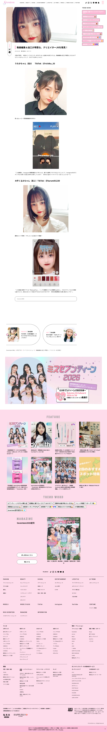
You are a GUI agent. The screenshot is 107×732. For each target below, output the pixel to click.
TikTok (40, 604)
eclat (73, 646)
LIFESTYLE (49, 2)
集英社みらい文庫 (57, 672)
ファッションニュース (8, 582)
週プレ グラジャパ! (93, 636)
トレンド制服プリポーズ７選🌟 (93, 41)
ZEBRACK (5, 646)
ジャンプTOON (6, 643)
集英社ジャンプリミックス (9, 653)
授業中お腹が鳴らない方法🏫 (92, 34)
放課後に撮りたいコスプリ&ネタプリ (93, 12)
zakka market (75, 697)
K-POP (56, 589)
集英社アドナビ (92, 672)
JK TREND (56, 2)
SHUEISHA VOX (75, 683)
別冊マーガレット (40, 646)
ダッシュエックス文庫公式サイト (43, 677)
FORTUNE (77, 2)
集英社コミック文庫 (7, 655)
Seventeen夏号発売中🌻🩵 (91, 37)
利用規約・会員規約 (45, 708)
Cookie (54, 648)
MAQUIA (74, 639)
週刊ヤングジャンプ (24, 646)
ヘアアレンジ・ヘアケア (26, 593)
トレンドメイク (23, 586)
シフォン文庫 (39, 683)
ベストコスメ (23, 589)
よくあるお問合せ (17, 708)
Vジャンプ (5, 636)
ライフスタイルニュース (29, 350)
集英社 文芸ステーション (9, 677)
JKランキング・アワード (78, 586)
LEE (72, 643)
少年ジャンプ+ (6, 641)
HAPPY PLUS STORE (76, 681)
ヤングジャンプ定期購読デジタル (26, 649)
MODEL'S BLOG (70, 2)
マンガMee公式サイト (41, 648)
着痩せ (4, 593)
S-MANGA (5, 651)
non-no (73, 634)
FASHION (22, 2)
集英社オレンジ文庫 (41, 672)
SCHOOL (33, 2)
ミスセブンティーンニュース (9, 615)
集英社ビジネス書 (24, 681)
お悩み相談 (74, 596)
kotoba (21, 689)
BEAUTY (28, 2)
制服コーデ (40, 586)
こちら (61, 730)
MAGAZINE (23, 612)
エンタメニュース (59, 582)
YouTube (75, 604)
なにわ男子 (57, 586)
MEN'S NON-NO (75, 653)
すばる (4, 672)
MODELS (63, 2)
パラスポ (91, 641)
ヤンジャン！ (23, 652)
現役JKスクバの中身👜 (90, 23)
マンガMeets (39, 653)
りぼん (37, 641)
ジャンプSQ (6, 634)
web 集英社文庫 (6, 679)
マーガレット (39, 643)
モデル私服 (5, 586)
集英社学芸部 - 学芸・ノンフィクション (27, 677)
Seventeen (74, 631)
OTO (73, 672)
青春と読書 (5, 682)
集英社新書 (22, 683)
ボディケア (22, 600)
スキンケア (22, 596)
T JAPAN (74, 648)
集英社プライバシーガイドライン (31, 708)
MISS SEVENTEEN (8, 612)
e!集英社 (22, 692)
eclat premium (75, 690)
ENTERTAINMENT (41, 2)
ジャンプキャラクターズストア (79, 678)
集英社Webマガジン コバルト (43, 681)
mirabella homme (76, 695)
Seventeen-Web (10, 350)
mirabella (74, 692)
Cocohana (55, 651)
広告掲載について (7, 708)
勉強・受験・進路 (42, 593)
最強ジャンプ (6, 639)
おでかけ (74, 593)
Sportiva (91, 639)
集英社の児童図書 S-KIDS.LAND (57, 675)
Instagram (58, 604)
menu (103, 3)
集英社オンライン (76, 658)
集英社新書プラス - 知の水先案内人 (27, 686)
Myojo (90, 631)
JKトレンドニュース (94, 582)
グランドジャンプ (24, 657)
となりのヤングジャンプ (25, 654)
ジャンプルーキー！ (7, 648)
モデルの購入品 (75, 589)
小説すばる (5, 674)
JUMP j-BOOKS (39, 674)
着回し (4, 589)
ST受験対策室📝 (88, 30)
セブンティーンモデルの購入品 (92, 27)
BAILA (73, 636)
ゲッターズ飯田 (93, 608)
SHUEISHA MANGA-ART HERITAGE (77, 675)
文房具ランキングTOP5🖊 (91, 20)
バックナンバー (23, 615)
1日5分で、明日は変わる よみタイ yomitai (26, 674)
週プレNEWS (92, 634)
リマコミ (38, 651)
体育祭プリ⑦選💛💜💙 (90, 44)
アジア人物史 (6, 684)
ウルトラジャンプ (24, 659)
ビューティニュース (24, 582)
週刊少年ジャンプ (7, 631)
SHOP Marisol (75, 688)
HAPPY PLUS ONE (76, 651)
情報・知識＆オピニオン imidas (25, 695)
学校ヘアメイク (41, 589)
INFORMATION (42, 612)
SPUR (73, 641)
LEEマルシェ (75, 685)
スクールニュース (42, 582)
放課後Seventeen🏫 (89, 17)
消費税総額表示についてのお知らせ (11, 711)
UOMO (73, 655)
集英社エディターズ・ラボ (95, 674)
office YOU (55, 653)
